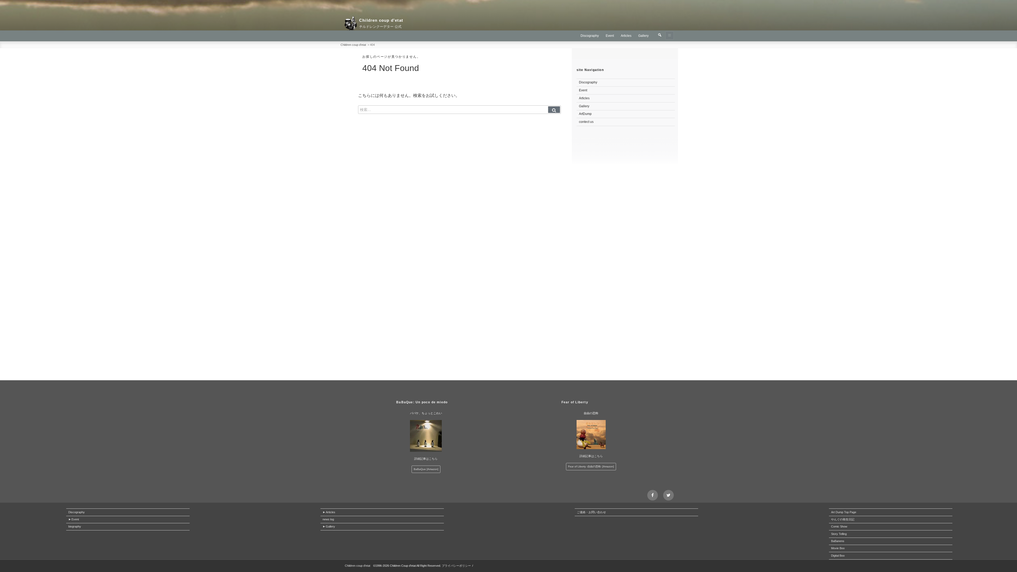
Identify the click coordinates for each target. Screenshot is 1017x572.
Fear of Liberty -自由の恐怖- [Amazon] (591, 466)
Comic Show (839, 526)
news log (328, 519)
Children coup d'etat (381, 20)
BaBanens (837, 541)
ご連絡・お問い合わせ (591, 512)
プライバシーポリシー (456, 565)
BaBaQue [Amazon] (426, 469)
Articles (626, 36)
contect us (586, 122)
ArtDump (585, 114)
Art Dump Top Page (843, 512)
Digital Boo (838, 555)
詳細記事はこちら (426, 458)
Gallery (643, 36)
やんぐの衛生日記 (842, 519)
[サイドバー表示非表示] (669, 35)
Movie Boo (838, 548)
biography (74, 526)
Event (610, 36)
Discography (590, 36)
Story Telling (839, 533)
